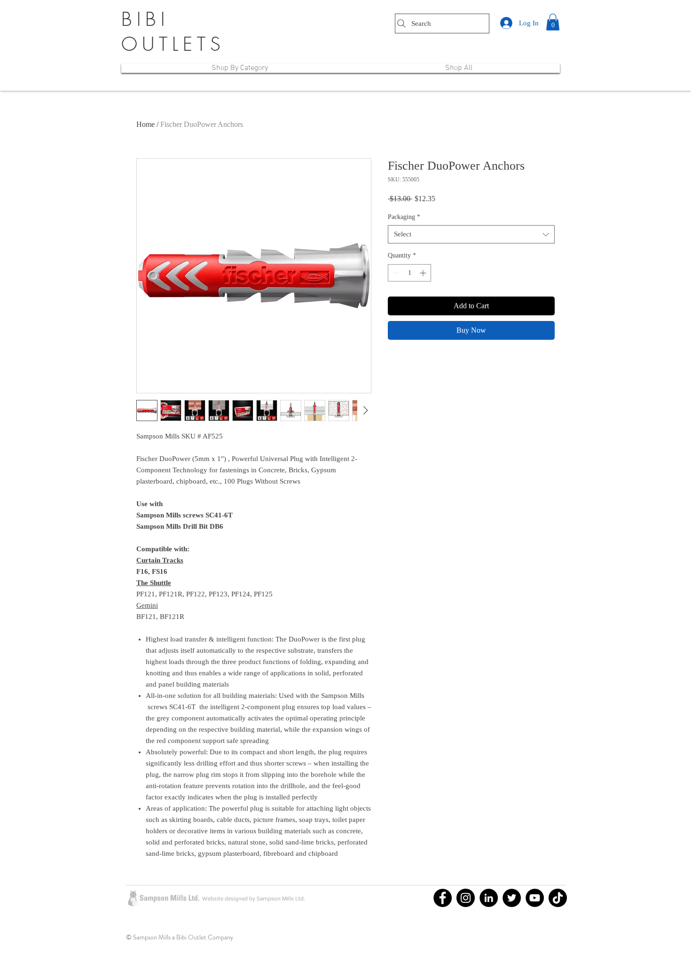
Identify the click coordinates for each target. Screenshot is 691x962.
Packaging (404, 216)
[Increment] (424, 273)
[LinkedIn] (488, 898)
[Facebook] (442, 898)
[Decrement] (395, 273)
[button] (553, 22)
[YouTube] (535, 898)
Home (145, 124)
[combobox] (471, 234)
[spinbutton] (409, 273)
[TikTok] (558, 898)
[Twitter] (512, 898)
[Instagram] (465, 898)
